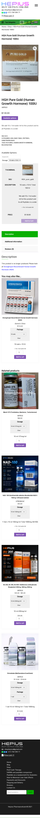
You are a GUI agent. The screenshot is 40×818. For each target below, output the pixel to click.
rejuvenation (7, 145)
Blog (8, 765)
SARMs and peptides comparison (19, 772)
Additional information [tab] (13, 242)
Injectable (18, 138)
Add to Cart (29, 221)
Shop (10, 27)
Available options (9, 118)
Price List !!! (9, 16)
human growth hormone (23, 142)
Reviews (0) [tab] (9, 249)
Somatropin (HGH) (8, 140)
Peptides (26, 138)
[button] (35, 48)
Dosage (5, 160)
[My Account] (27, 22)
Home (4, 27)
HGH (12, 138)
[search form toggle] (22, 22)
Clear (18, 338)
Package (20, 329)
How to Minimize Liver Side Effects (20, 777)
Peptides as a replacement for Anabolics (22, 775)
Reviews (10, 785)
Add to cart (20, 357)
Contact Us (11, 788)
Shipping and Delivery (15, 783)
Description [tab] (9, 234)
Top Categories (10, 22)
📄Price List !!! (7, 755)
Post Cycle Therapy (14, 770)
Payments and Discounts (16, 780)
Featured (9, 142)
